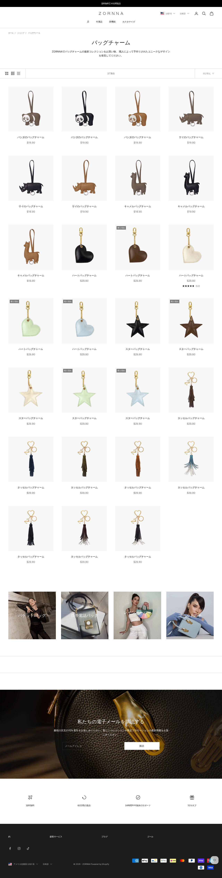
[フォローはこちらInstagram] (19, 848)
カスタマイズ (128, 21)
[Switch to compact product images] (18, 73)
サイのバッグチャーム (191, 137)
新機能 (112, 21)
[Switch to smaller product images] (12, 73)
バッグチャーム (34, 33)
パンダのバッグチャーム (31, 137)
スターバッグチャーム (138, 348)
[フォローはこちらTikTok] (28, 848)
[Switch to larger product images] (6, 73)
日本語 (183, 13)
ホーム (11, 33)
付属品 (99, 21)
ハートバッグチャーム (84, 275)
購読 (141, 745)
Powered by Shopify (100, 864)
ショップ (20, 33)
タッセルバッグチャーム (191, 418)
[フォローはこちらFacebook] (10, 848)
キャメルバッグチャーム (137, 206)
